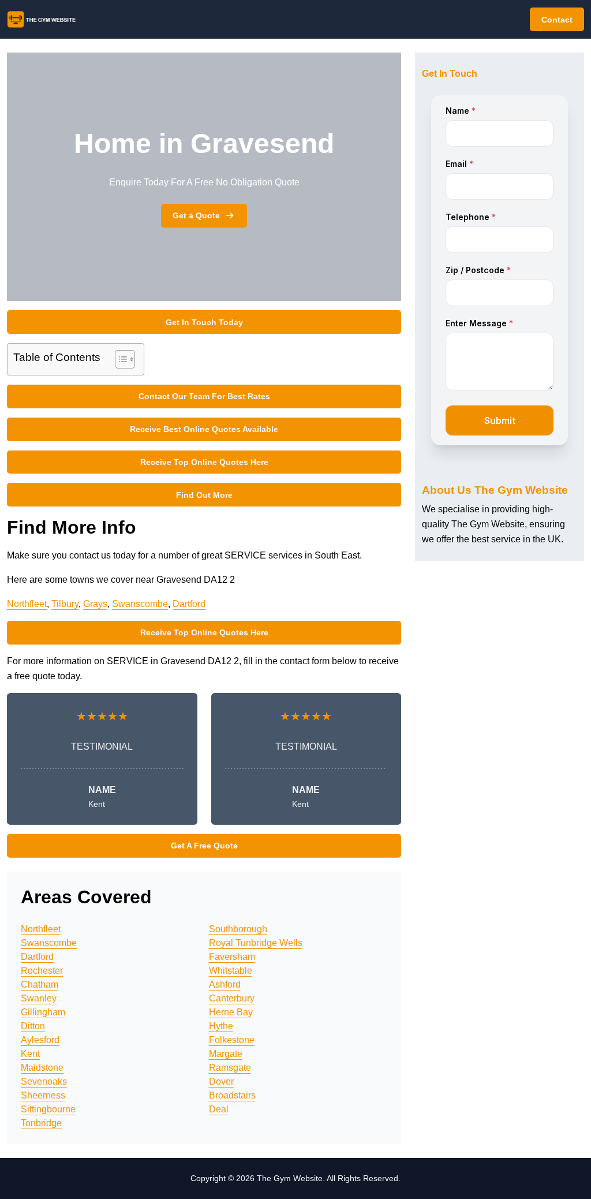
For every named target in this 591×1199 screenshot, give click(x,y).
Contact (557, 19)
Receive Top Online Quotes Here (204, 462)
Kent (30, 1054)
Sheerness (43, 1095)
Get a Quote (196, 215)
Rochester (42, 970)
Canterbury (232, 998)
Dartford (189, 604)
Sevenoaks (44, 1081)
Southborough (238, 929)
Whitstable (230, 970)
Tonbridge (41, 1123)
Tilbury (64, 604)
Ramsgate (230, 1068)
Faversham (232, 957)
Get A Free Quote (204, 845)
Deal (219, 1109)
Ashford (225, 984)
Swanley (39, 998)
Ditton (33, 1026)
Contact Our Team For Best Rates (204, 396)
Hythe (221, 1026)
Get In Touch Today (204, 322)
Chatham (39, 984)
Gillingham (43, 1012)
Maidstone (42, 1068)
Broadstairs (232, 1095)
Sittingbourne (48, 1109)
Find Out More (204, 495)
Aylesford (40, 1040)
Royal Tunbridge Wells (255, 943)
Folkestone (232, 1040)
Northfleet (27, 604)
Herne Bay (231, 1012)
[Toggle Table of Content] (119, 359)
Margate (225, 1054)
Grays (95, 604)
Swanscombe (140, 604)
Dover (221, 1081)
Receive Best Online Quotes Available (204, 429)
